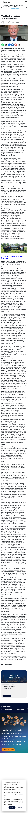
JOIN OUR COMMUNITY (9, 750)
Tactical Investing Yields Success (12, 257)
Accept (12, 807)
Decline (20, 807)
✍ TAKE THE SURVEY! (14, 8)
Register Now (7, 695)
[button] (7, 709)
